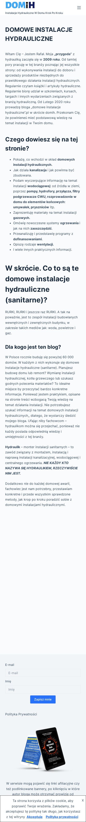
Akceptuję (35, 817)
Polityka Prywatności (21, 714)
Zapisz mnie (43, 699)
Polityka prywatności (62, 817)
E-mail (9, 665)
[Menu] (79, 7)
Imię (8, 681)
